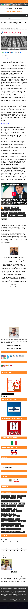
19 (14, 550)
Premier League (5, 521)
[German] (7, 365)
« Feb (2, 557)
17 (6, 550)
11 (10, 548)
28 (21, 553)
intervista (4, 508)
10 (6, 548)
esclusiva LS (21, 503)
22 (24, 550)
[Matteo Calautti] (14, 5)
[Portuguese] (2, 366)
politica (22, 212)
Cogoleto (17, 500)
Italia (13, 210)
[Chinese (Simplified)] (3, 365)
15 (24, 548)
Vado (9, 531)
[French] (6, 365)
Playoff (17, 518)
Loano (13, 511)
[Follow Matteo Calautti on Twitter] (15, 286)
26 (14, 553)
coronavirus (15, 207)
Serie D (17, 526)
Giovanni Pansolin (11, 506)
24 (6, 553)
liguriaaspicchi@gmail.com (14, 348)
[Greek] (8, 365)
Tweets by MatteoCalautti (7, 467)
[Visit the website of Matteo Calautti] (10, 286)
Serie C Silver (11, 526)
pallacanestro (5, 518)
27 (17, 553)
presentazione (14, 521)
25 (10, 553)
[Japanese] (11, 365)
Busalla (19, 498)
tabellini (9, 529)
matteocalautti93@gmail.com (14, 345)
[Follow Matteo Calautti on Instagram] (12, 286)
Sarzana (4, 526)
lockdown (4, 212)
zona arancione (21, 215)
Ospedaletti (16, 516)
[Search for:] (14, 18)
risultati (18, 523)
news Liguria (13, 513)
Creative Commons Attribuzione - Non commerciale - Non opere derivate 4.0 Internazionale (13, 225)
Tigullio (4, 531)
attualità (7, 207)
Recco (12, 523)
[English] (4, 365)
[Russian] (3, 366)
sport (3, 529)
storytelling (12, 215)
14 (21, 548)
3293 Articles (21, 257)
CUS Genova (4, 503)
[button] (26, 1)
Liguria (15, 508)
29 (24, 553)
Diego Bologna (12, 503)
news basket (5, 513)
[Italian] (10, 365)
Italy (18, 210)
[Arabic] (2, 365)
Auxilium (4, 498)
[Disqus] (14, 308)
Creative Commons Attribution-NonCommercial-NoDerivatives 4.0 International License (13, 228)
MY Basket (18, 511)
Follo (3, 506)
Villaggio (22, 531)
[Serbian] (4, 366)
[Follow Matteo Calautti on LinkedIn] (17, 286)
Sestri (22, 526)
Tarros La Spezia (17, 529)
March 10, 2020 (5, 28)
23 (3, 553)
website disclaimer (9, 239)
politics (4, 215)
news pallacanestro (7, 516)
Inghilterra (20, 506)
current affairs (6, 210)
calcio (11, 500)
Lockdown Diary (14, 212)
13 (17, 548)
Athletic (13, 495)
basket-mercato (12, 498)
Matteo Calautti (13, 28)
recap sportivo (5, 523)
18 (10, 550)
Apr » (6, 557)
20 (17, 550)
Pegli (12, 518)
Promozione (23, 521)
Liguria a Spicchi (6, 511)
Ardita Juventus (6, 495)
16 (3, 550)
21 (21, 550)
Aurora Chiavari (21, 495)
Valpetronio (15, 531)
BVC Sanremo (5, 500)
